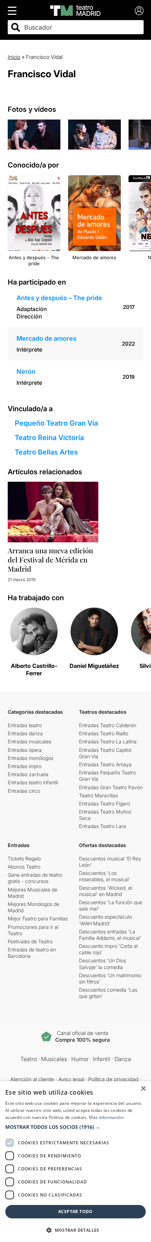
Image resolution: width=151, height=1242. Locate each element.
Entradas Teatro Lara (102, 826)
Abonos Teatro (24, 867)
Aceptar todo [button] (75, 1211)
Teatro (28, 1059)
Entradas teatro (25, 725)
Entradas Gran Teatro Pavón (111, 787)
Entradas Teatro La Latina (108, 741)
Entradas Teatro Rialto (103, 733)
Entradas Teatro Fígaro (104, 803)
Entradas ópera (25, 750)
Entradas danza (25, 733)
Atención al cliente (32, 1079)
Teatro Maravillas (98, 795)
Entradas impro (24, 766)
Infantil (101, 1059)
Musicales (54, 1059)
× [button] (143, 1088)
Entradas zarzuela (28, 774)
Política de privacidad (113, 1079)
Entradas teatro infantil (33, 782)
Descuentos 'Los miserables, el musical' (104, 876)
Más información (106, 1117)
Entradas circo (24, 791)
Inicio (14, 57)
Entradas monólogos (30, 758)
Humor (80, 1059)
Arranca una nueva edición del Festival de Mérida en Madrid (50, 559)
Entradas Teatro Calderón (107, 725)
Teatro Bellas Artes (46, 452)
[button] (75, 1127)
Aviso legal (71, 1079)
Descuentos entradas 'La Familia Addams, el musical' (110, 935)
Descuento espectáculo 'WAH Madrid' (105, 920)
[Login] (139, 10)
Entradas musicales (29, 741)
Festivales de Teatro (30, 941)
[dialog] (75, 1161)
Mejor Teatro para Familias (38, 918)
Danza (122, 1059)
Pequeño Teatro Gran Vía (56, 423)
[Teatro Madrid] (75, 10)
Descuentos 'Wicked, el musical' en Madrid (105, 891)
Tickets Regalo (24, 859)
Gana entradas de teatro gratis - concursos (35, 878)
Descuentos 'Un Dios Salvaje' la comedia (102, 963)
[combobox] (82, 27)
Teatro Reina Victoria (49, 437)
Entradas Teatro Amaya (105, 764)
